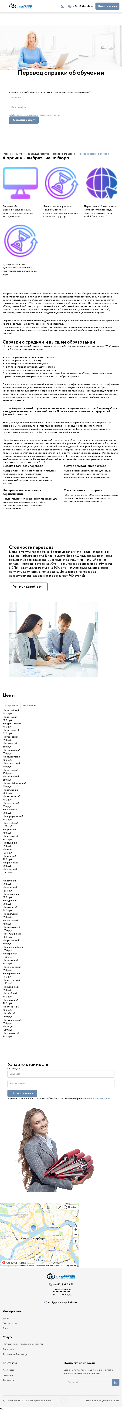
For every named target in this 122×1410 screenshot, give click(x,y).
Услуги (18, 154)
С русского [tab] (11, 705)
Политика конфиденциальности (101, 1401)
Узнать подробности (28, 586)
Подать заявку (107, 6)
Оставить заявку (24, 120)
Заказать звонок (62, 1289)
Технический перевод (15, 1354)
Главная (7, 154)
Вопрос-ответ (11, 1323)
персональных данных (50, 114)
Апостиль (8, 1349)
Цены (6, 1318)
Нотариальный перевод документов (23, 1344)
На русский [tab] (29, 705)
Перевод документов (37, 154)
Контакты (8, 1370)
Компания (8, 1375)
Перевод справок (62, 154)
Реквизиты (8, 1380)
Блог (5, 1328)
